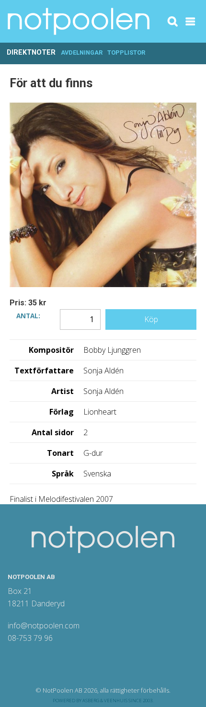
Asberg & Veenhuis (104, 700)
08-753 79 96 (30, 638)
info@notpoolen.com (44, 625)
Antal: (28, 315)
